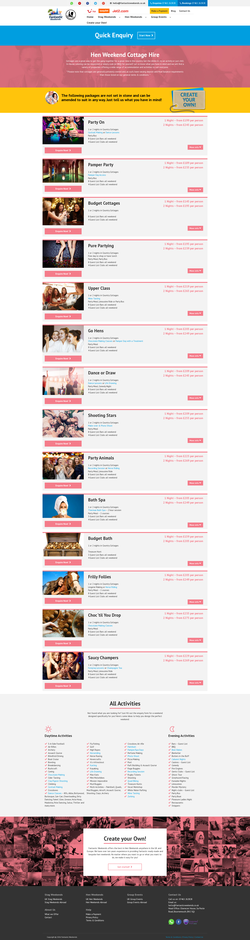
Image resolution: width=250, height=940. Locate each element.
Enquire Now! (62, 150)
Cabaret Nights (179, 759)
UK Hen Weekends (94, 899)
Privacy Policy (92, 917)
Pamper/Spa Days (136, 749)
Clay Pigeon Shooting (58, 781)
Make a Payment (159, 11)
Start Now (145, 35)
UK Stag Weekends (53, 899)
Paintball (132, 746)
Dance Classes (55, 793)
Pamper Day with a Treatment (129, 341)
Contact (48, 917)
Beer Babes (177, 749)
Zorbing (131, 796)
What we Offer (52, 914)
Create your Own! (97, 22)
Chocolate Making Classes (100, 341)
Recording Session (96, 468)
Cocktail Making (95, 132)
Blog (173, 11)
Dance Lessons (112, 132)
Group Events (159, 17)
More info (194, 147)
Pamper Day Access (97, 175)
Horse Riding (114, 468)
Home (90, 17)
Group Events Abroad (137, 902)
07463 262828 (164, 3)
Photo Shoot (133, 756)
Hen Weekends (133, 17)
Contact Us (184, 11)
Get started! (123, 867)
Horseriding (95, 753)
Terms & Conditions (95, 920)
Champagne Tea (114, 668)
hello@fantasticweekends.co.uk (183, 905)
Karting (93, 765)
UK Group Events (135, 899)
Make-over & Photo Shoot (100, 425)
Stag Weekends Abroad (55, 902)
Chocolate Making (56, 774)
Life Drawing (110, 383)
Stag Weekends (107, 17)
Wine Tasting (94, 298)
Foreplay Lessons (96, 668)
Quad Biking (133, 781)
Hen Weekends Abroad (96, 902)
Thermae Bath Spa (96, 510)
